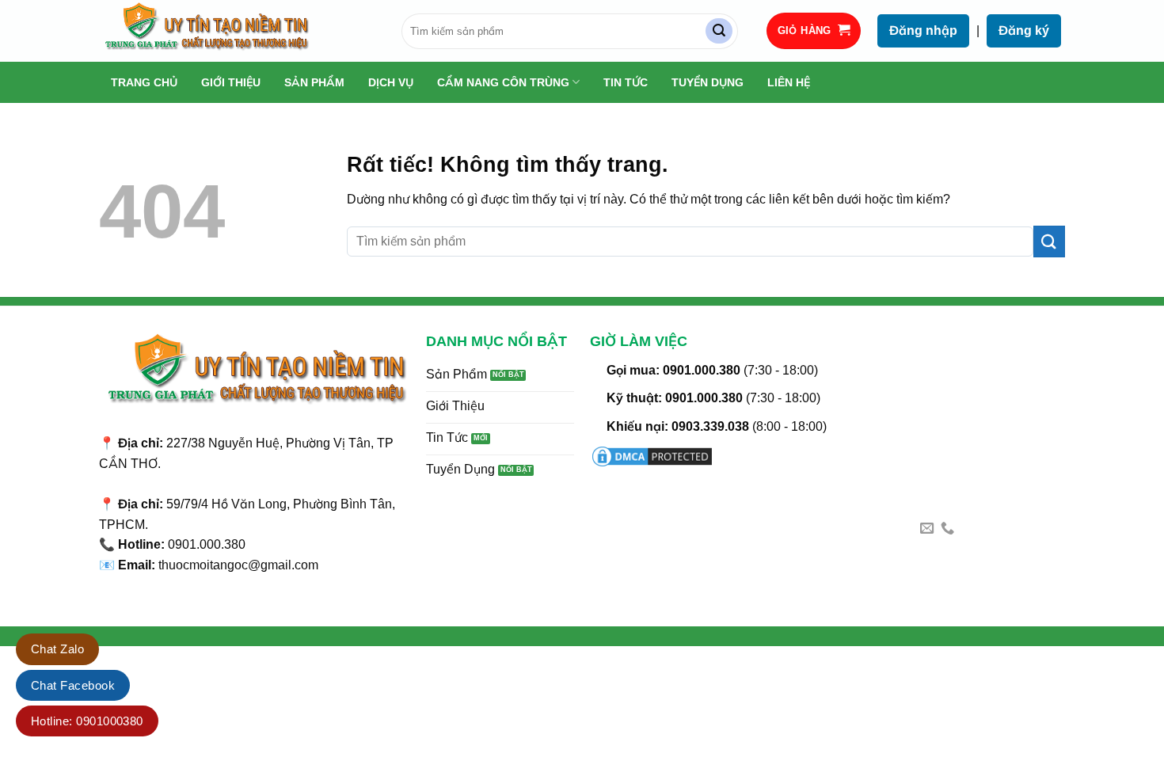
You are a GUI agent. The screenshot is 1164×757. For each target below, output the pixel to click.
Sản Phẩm (314, 82)
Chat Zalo (57, 649)
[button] (814, 31)
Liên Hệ (788, 82)
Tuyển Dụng (707, 82)
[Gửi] (719, 31)
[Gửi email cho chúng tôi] (927, 529)
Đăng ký (1024, 30)
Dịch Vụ (390, 82)
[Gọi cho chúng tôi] (947, 529)
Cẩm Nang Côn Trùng (503, 82)
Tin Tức (625, 82)
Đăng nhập (923, 30)
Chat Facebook (73, 685)
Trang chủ (144, 82)
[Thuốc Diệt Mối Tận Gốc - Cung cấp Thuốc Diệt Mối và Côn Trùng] (238, 31)
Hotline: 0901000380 (87, 721)
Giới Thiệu (231, 82)
